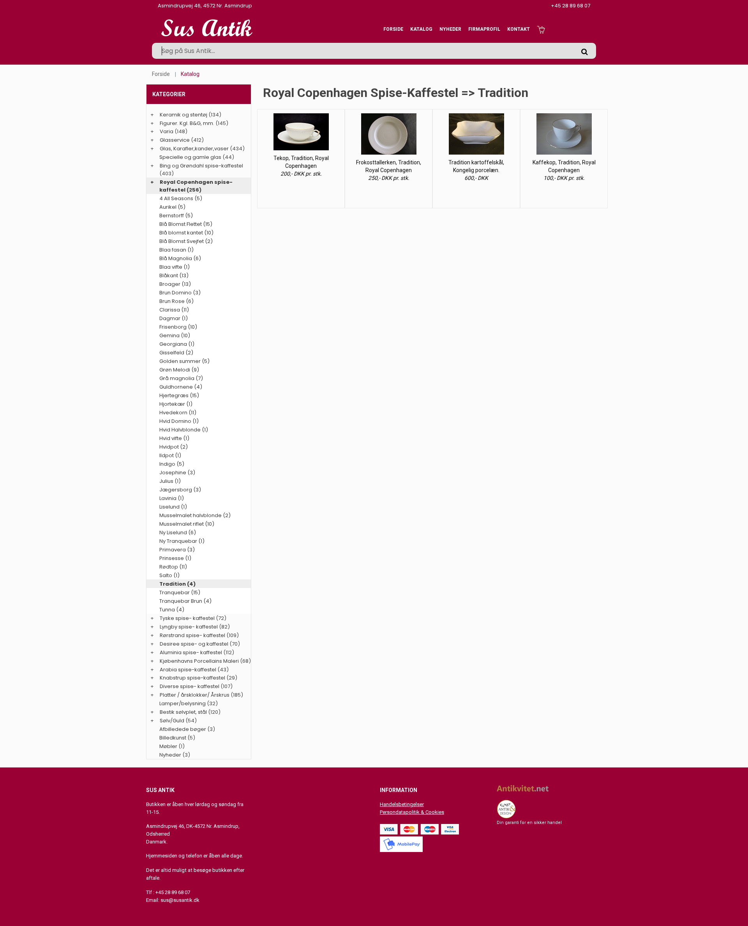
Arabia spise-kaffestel (188, 669)
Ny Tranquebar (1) (182, 541)
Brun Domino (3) (180, 292)
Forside (393, 29)
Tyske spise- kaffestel (187, 618)
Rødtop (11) (173, 566)
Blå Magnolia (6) (180, 258)
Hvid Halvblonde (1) (183, 429)
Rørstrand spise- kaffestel (192, 635)
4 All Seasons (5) (180, 198)
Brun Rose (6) (176, 301)
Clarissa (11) (174, 309)
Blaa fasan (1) (176, 250)
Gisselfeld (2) (176, 352)
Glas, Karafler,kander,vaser (194, 148)
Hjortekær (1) (175, 404)
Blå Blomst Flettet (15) (185, 224)
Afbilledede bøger (182, 729)
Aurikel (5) (172, 207)
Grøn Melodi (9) (179, 369)
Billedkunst (172, 737)
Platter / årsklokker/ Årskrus (194, 695)
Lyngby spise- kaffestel (189, 626)
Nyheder (450, 29)
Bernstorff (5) (176, 215)
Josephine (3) (177, 472)
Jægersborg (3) (180, 489)
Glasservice (175, 140)
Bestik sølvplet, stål (183, 712)
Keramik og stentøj (183, 114)
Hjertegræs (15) (179, 395)
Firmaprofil (484, 29)
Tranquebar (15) (179, 592)
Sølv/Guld (172, 720)
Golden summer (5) (184, 361)
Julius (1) (170, 481)
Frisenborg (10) (178, 327)
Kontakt (518, 29)
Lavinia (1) (171, 498)
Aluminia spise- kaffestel (191, 652)
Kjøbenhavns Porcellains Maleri (199, 661)
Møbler (168, 746)
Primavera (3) (177, 549)
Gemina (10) (174, 335)
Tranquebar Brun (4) (185, 601)
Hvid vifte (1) (174, 438)
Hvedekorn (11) (177, 412)
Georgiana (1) (176, 344)
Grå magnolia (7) (181, 378)
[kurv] (541, 29)
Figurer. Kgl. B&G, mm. (187, 123)
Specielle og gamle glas (190, 157)
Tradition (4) (177, 584)
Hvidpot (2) (173, 447)
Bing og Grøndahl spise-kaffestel (201, 165)
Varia (166, 131)
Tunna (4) (171, 609)
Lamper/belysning (183, 703)
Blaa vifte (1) (174, 267)
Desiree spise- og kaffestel (194, 644)
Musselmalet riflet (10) (186, 524)
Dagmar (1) (173, 318)
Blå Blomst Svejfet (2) (186, 241)
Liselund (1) (173, 507)
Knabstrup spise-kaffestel (192, 677)
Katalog (421, 29)
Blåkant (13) (174, 275)
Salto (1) (169, 575)
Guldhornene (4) (180, 387)
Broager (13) (175, 284)
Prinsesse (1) (175, 558)
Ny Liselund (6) (177, 532)
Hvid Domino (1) (179, 421)
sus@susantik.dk (180, 900)
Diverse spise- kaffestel (189, 686)
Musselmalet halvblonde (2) (195, 515)
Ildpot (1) (170, 455)
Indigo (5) (171, 464)
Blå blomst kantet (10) (186, 232)
